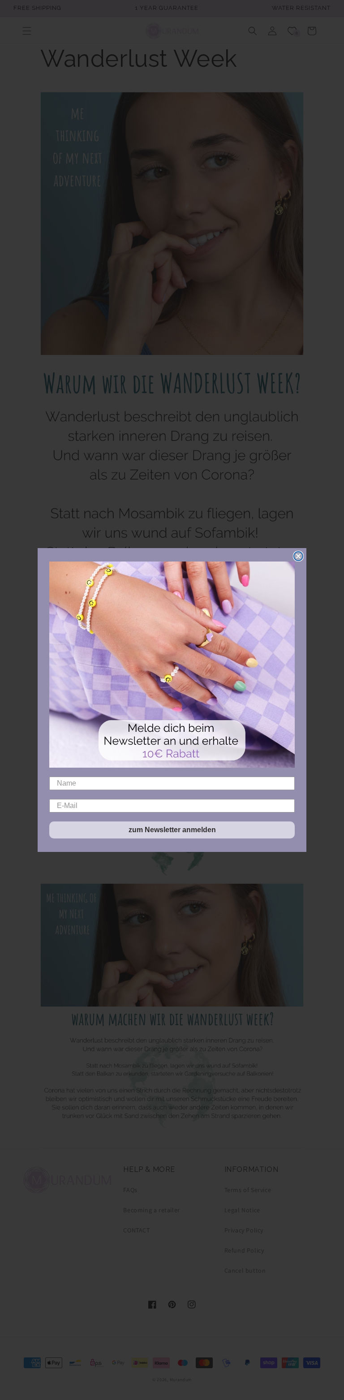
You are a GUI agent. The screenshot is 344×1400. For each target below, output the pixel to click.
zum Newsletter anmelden (172, 830)
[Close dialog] (298, 556)
